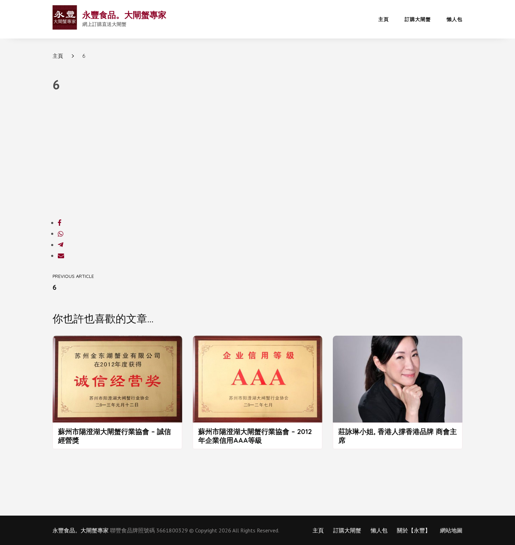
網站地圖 (451, 530)
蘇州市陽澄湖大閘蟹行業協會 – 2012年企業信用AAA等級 (255, 436)
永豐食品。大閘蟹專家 (124, 14)
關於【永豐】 (414, 530)
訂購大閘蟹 (418, 19)
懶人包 (454, 19)
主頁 (383, 19)
